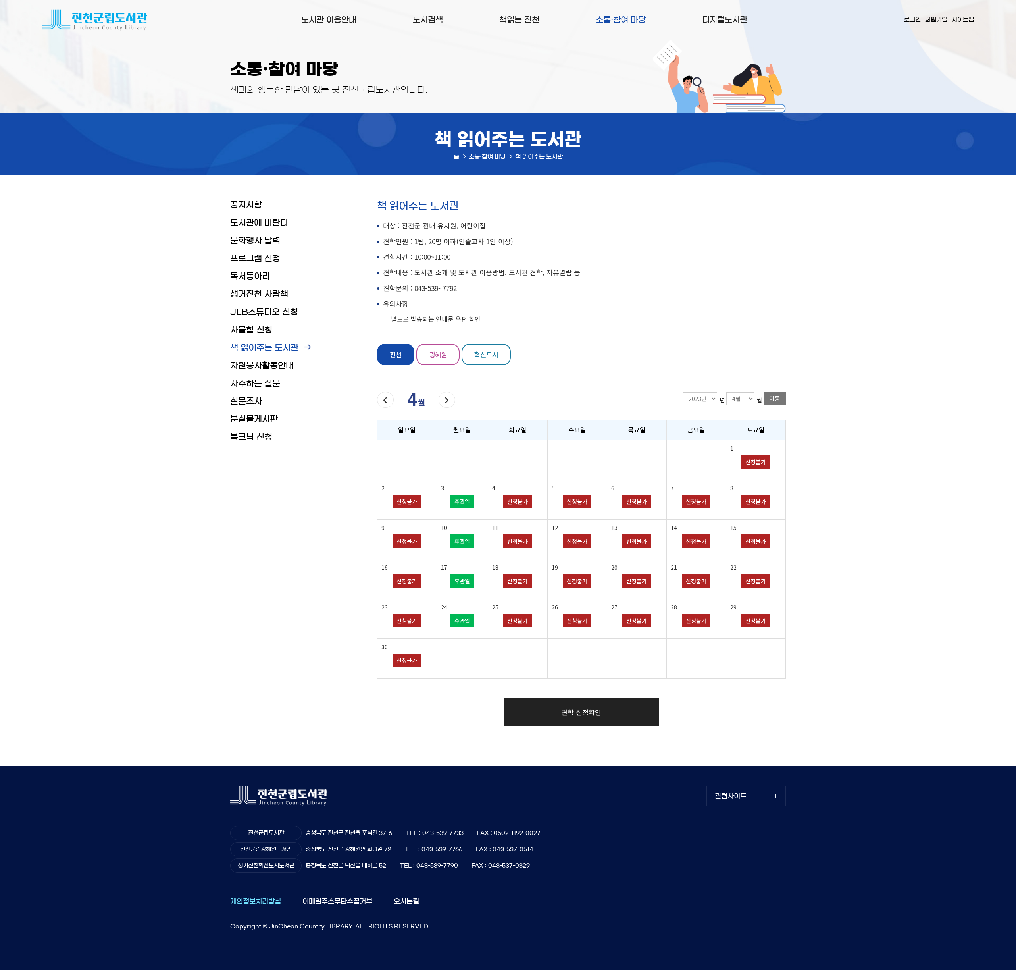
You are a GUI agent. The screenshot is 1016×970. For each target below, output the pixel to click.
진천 (396, 354)
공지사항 (246, 205)
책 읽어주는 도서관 (264, 347)
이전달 (385, 400)
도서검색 (428, 20)
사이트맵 (963, 20)
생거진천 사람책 (259, 294)
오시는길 (406, 901)
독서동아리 (250, 276)
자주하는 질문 (255, 383)
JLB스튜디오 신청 (264, 312)
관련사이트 (731, 796)
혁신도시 (486, 354)
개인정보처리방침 (255, 901)
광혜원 (438, 354)
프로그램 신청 (255, 258)
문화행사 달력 (255, 240)
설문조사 (246, 401)
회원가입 (936, 20)
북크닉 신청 (251, 437)
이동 (774, 398)
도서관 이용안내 (328, 20)
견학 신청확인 (581, 712)
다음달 (447, 400)
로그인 (912, 20)
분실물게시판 (254, 419)
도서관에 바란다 (259, 222)
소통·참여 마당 (621, 20)
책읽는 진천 (519, 20)
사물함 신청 (251, 330)
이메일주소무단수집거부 (337, 901)
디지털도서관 (724, 20)
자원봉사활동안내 (262, 365)
